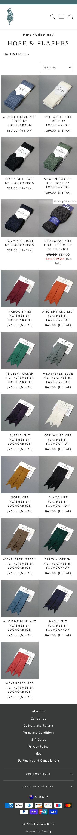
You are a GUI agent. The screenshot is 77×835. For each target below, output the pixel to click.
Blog (38, 753)
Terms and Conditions (38, 732)
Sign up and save (38, 786)
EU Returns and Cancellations (39, 760)
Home (27, 34)
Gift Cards (38, 739)
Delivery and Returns (38, 725)
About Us (38, 711)
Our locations (38, 774)
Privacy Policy (38, 746)
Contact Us (38, 718)
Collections (43, 34)
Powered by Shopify (38, 831)
